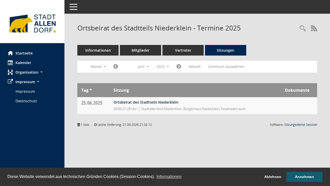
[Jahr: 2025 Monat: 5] (116, 66)
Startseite (24, 53)
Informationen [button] (169, 176)
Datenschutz (26, 100)
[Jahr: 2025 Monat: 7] (179, 66)
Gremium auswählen (226, 66)
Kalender (23, 62)
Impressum (25, 91)
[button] (32, 72)
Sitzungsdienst (300, 124)
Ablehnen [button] (272, 177)
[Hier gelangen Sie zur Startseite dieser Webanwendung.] (32, 23)
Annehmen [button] (304, 177)
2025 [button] (161, 66)
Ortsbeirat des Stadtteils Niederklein (145, 102)
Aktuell (195, 66)
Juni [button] (142, 66)
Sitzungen (225, 50)
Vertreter (183, 50)
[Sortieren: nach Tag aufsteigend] (90, 90)
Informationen (98, 50)
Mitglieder (140, 50)
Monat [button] (96, 66)
